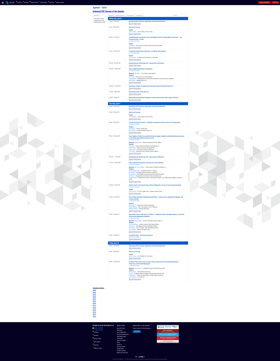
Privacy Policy (135, 359)
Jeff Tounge (131, 151)
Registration (119, 330)
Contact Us (119, 344)
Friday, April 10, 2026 (99, 18)
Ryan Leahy (131, 146)
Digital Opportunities (121, 336)
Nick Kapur (137, 73)
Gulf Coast (51, 2)
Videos (118, 342)
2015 (94, 310)
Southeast (19, 2)
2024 (94, 292)
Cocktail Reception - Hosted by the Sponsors (141, 235)
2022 (94, 297)
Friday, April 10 (139, 15)
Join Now (136, 331)
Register (275, 2)
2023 (94, 294)
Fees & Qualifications (121, 332)
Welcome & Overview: (134, 27)
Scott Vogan (132, 227)
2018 (94, 303)
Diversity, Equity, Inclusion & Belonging (151, 359)
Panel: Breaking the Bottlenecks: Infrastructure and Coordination (146, 162)
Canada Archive (120, 348)
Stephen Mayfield (133, 207)
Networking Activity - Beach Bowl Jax (139, 92)
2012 (94, 316)
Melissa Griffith (138, 221)
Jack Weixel (131, 77)
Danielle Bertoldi (132, 177)
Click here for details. (135, 41)
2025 (94, 290)
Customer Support (121, 346)
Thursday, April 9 (130, 15)
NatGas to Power (60, 2)
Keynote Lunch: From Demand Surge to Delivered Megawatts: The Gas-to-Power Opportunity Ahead (155, 185)
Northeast (26, 2)
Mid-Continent (44, 2)
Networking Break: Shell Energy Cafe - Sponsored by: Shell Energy (146, 63)
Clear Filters (96, 15)
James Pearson (132, 57)
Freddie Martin (132, 275)
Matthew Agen (132, 174)
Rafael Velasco (132, 147)
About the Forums (121, 328)
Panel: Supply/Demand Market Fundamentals (140, 69)
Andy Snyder (132, 226)
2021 (94, 299)
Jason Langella (132, 229)
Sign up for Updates (121, 340)
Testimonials (120, 338)
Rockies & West (34, 2)
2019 (94, 301)
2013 (94, 314)
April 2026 (111, 15)
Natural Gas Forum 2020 (122, 352)
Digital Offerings (264, 2)
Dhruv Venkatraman (133, 224)
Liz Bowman (132, 45)
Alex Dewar (131, 176)
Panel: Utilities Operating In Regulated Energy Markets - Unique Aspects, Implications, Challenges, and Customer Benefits (156, 198)
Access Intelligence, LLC (120, 359)
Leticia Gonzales (132, 78)
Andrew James (132, 271)
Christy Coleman (132, 31)
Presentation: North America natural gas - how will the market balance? (147, 51)
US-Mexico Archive (121, 350)
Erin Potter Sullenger (139, 167)
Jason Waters (138, 268)
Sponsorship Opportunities (123, 334)
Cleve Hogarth (132, 130)
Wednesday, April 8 (120, 15)
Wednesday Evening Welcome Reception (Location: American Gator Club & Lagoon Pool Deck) (153, 97)
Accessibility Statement (163, 359)
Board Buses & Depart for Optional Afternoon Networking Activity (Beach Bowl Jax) (151, 86)
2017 (94, 305)
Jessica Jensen (132, 191)
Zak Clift (131, 273)
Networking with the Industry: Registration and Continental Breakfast (147, 21)
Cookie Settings (141, 359)
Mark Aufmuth (132, 80)
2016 (94, 307)
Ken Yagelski (132, 172)
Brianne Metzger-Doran (134, 170)
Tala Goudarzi (132, 128)
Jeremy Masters (132, 277)
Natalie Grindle (138, 142)
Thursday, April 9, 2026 (99, 20)
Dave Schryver (132, 205)
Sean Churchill (132, 149)
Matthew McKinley (133, 208)
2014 (94, 312)
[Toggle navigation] (2, 2)
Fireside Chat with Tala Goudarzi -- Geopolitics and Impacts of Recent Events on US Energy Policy (154, 122)
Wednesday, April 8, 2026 (99, 22)
